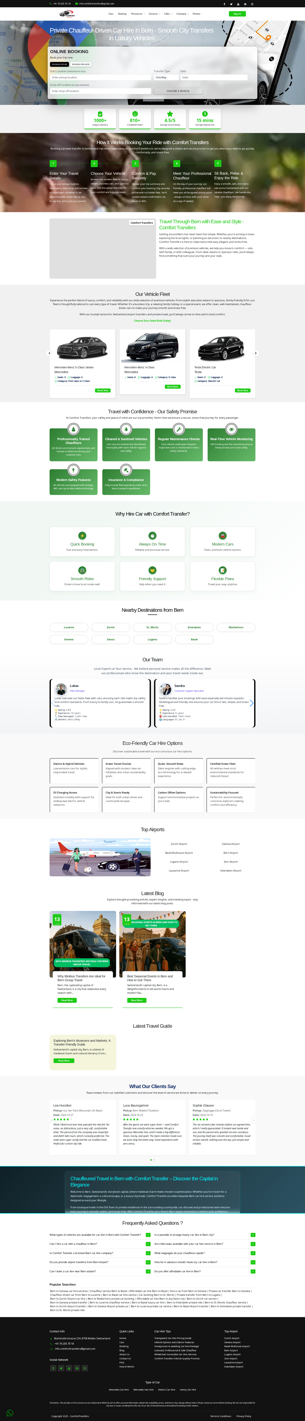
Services (153, 13)
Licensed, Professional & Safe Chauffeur (175, 1350)
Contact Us (125, 1358)
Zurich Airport (179, 844)
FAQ (121, 1362)
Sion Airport (231, 861)
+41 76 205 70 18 (62, 3)
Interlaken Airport (230, 870)
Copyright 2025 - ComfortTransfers (70, 1416)
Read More (67, 1000)
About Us (124, 1354)
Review (196, 13)
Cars (110, 13)
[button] (252, 703)
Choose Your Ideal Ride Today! (152, 320)
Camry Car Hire (188, 1389)
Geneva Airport (231, 844)
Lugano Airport (179, 861)
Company (181, 13)
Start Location (67, 71)
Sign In (237, 14)
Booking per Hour (80, 64)
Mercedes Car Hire (119, 1389)
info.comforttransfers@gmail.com (96, 3)
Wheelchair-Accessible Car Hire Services (175, 1354)
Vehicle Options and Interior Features (174, 1342)
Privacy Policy (244, 1416)
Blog (121, 1350)
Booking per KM (59, 64)
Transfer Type (162, 71)
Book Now (102, 390)
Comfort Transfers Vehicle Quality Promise (177, 1358)
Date (183, 71)
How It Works (126, 1366)
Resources (136, 13)
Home (122, 1338)
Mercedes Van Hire (143, 1389)
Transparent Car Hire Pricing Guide (172, 1338)
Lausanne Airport (179, 870)
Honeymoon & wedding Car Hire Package (176, 1346)
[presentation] (49, 353)
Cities (167, 13)
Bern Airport (231, 853)
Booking (122, 13)
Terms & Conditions (220, 1416)
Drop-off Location (69, 85)
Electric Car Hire (166, 1389)
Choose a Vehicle (178, 91)
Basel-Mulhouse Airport (179, 853)
